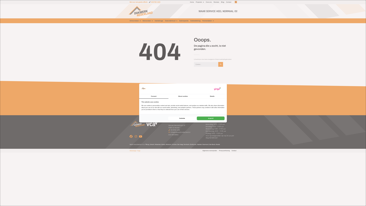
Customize (182, 118)
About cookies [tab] (183, 96)
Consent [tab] (154, 96)
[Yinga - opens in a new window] (217, 89)
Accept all (210, 118)
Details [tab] (212, 96)
